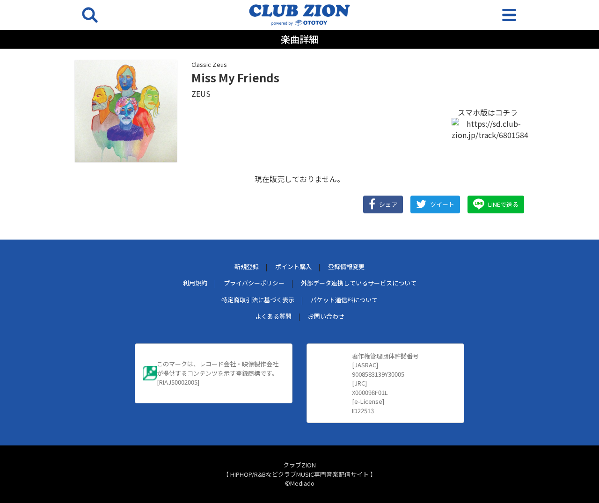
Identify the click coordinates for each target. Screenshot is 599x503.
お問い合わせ (326, 316)
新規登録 (246, 266)
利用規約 (195, 282)
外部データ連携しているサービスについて (358, 282)
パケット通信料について (344, 299)
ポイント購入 (293, 266)
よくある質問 (273, 316)
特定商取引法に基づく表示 (257, 299)
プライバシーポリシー (254, 282)
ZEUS (201, 93)
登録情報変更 (346, 266)
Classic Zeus (209, 64)
